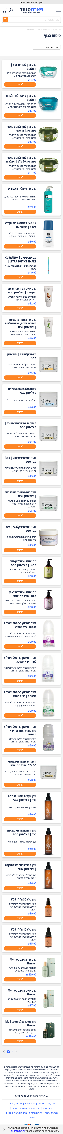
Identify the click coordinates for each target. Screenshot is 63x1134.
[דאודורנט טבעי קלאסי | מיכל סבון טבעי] (48, 550)
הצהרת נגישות (51, 1112)
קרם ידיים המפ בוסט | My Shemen (22, 992)
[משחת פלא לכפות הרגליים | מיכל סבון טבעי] (48, 412)
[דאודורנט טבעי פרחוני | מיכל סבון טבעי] (48, 481)
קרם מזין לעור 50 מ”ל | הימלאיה (23, 67)
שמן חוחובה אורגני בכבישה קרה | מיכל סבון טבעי (21, 832)
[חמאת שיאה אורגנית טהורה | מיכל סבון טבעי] (48, 447)
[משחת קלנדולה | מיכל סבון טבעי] (48, 378)
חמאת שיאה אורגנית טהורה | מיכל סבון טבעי (20, 425)
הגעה (14, 1108)
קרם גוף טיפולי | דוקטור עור (21, 188)
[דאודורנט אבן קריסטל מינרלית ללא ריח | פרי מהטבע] (48, 716)
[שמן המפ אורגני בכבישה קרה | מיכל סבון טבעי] (48, 888)
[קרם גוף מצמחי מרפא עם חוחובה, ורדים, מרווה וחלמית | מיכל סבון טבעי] (48, 337)
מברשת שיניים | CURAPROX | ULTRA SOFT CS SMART (20, 259)
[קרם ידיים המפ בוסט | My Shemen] (48, 1008)
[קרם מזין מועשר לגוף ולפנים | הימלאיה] (48, 113)
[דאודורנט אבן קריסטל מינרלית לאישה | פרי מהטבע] (48, 647)
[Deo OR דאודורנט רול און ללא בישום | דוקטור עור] (48, 247)
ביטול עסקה (48, 1108)
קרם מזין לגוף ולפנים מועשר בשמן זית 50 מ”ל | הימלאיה (21, 159)
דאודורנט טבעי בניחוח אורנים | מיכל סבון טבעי (20, 494)
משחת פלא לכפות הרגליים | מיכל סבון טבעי (21, 391)
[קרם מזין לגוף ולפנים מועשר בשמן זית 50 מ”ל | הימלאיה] (48, 175)
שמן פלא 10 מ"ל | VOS (23, 929)
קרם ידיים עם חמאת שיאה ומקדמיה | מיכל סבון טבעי (22, 290)
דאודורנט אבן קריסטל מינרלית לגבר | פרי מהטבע (20, 660)
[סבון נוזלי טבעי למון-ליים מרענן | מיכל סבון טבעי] (48, 579)
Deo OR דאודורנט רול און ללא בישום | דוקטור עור (20, 225)
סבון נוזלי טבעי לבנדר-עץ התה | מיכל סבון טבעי (22, 594)
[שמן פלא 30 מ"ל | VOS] (48, 917)
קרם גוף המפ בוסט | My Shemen (23, 961)
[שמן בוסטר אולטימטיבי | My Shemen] (48, 1039)
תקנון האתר (30, 1103)
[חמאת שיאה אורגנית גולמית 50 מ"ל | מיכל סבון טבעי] (48, 785)
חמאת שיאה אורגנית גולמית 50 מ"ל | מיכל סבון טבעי (21, 763)
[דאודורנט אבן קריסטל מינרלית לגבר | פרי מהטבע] (48, 681)
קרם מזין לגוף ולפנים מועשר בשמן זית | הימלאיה (21, 128)
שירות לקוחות (16, 1103)
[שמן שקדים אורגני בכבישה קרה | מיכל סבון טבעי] (48, 819)
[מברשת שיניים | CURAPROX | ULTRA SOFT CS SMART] (48, 275)
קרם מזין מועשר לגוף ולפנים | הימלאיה (20, 97)
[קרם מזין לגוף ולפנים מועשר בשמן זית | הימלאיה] (48, 144)
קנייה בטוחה (34, 1108)
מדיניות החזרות (36, 1112)
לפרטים (20, 84)
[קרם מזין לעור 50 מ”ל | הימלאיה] (48, 82)
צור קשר (51, 1103)
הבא (16, 1051)
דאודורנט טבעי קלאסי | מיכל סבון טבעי (21, 529)
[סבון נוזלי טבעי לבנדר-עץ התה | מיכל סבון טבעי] (48, 610)
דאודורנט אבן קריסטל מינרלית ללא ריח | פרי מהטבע (20, 694)
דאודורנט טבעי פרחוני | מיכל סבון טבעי (20, 460)
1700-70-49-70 (22, 1096)
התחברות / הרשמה (11, 10)
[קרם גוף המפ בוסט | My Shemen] (48, 977)
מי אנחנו (41, 1103)
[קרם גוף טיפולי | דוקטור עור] (48, 212)
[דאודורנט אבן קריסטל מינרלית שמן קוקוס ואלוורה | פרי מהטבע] (48, 750)
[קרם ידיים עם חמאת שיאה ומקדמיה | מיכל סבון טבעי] (48, 306)
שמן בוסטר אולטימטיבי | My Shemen (20, 1023)
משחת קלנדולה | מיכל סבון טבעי (21, 356)
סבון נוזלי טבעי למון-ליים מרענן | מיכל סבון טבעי (23, 563)
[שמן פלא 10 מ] (48, 947)
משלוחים (23, 1108)
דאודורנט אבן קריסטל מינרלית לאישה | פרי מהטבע (20, 625)
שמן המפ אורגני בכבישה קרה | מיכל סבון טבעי (20, 867)
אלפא (32, 1117)
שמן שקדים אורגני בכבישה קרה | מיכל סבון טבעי (22, 798)
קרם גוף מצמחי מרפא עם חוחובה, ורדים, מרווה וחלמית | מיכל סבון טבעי (20, 323)
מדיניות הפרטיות (18, 1130)
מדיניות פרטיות (20, 1112)
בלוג (9, 1112)
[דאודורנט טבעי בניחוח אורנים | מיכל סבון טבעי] (48, 516)
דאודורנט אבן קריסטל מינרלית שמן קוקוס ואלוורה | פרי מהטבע (20, 730)
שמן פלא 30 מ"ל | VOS (23, 899)
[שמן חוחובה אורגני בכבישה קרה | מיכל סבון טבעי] (48, 854)
